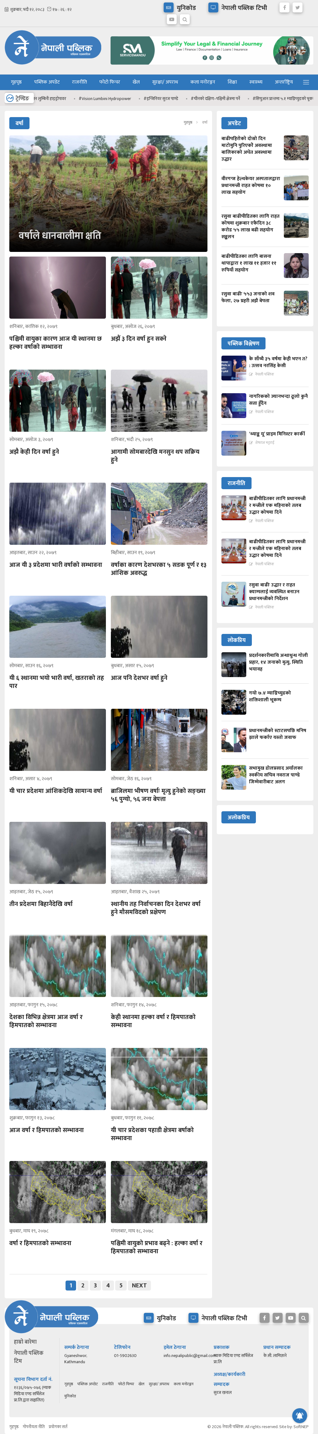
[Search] (185, 18)
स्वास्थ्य (255, 82)
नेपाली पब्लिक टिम (28, 1357)
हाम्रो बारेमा (25, 1342)
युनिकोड (70, 1396)
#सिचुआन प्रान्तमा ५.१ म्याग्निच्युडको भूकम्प (242, 98)
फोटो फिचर (109, 82)
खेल (136, 82)
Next (139, 1286)
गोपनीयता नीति (34, 1426)
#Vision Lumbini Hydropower (62, 98)
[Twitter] (297, 6)
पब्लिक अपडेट (47, 82)
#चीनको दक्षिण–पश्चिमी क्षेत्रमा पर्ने (173, 98)
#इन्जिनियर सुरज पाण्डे (118, 98)
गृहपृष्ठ (16, 82)
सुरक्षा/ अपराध (165, 82)
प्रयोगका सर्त (58, 1426)
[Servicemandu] (212, 66)
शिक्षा (232, 82)
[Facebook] (284, 6)
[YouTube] (172, 18)
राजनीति (79, 82)
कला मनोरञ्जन (202, 82)
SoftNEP (301, 1426)
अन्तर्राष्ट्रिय (284, 82)
